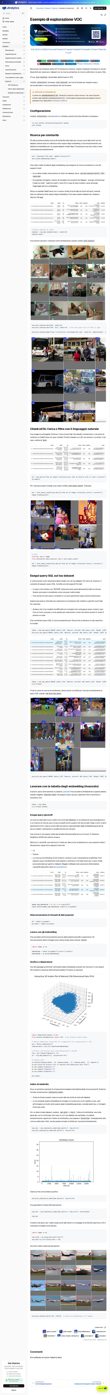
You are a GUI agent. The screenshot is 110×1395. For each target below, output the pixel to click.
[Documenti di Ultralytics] (14, 8)
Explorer (55, 8)
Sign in (13, 1390)
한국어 (38, 49)
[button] (14, 27)
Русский (52, 49)
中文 (32, 49)
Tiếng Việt (102, 49)
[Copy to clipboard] (104, 122)
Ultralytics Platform (60, 101)
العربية (68, 52)
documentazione (60, 867)
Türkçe (94, 49)
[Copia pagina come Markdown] (101, 14)
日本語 (44, 49)
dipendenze (55, 116)
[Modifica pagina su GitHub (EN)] (105, 14)
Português (85, 49)
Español (77, 49)
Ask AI (101, 1388)
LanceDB (66, 792)
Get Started (13, 1386)
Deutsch (60, 49)
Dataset (47, 8)
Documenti (40, 8)
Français (68, 49)
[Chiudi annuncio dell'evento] (2, 2)
